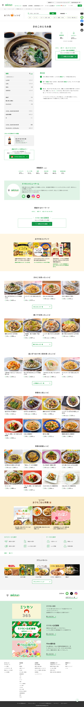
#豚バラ (62, 48)
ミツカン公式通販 (49, 5)
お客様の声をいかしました (55, 664)
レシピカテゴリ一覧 (8, 668)
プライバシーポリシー (33, 703)
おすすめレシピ (7, 664)
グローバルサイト (64, 703)
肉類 (5, 553)
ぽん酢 (20, 670)
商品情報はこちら (19, 140)
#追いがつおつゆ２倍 (70, 48)
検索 (80, 5)
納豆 (20, 695)
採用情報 (36, 672)
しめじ (7, 83)
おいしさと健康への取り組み (40, 670)
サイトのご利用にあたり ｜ (22, 703)
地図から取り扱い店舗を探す (55, 672)
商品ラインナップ (68, 666)
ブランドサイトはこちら (20, 142)
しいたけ (7, 80)
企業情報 (30, 5)
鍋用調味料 (21, 674)
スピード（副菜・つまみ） (59, 17)
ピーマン (35, 17)
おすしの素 (21, 689)
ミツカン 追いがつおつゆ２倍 (12, 111)
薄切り (61, 76)
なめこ (7, 87)
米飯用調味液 (22, 693)
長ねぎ (7, 97)
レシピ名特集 (6, 672)
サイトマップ (57, 703)
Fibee (20, 697)
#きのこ (57, 48)
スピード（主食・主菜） (45, 17)
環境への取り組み (38, 666)
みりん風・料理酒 (22, 672)
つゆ (20, 676)
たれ (20, 677)
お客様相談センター (39, 5)
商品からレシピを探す (8, 670)
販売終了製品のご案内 (54, 666)
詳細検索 (62, 13)
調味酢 (20, 666)
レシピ (66, 668)
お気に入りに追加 (68, 56)
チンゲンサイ (8, 104)
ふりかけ (21, 687)
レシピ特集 (6, 666)
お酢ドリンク (22, 668)
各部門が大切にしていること (40, 668)
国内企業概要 (37, 664)
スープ (20, 679)
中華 (20, 681)
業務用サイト (67, 662)
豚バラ (11, 553)
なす (30, 17)
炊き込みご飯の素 (22, 691)
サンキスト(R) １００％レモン (12, 128)
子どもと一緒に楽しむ (72, 17)
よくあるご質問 (53, 668)
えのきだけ (8, 90)
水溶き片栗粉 (8, 114)
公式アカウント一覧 (70, 597)
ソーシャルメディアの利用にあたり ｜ (46, 703)
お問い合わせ (52, 670)
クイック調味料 (22, 683)
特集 (66, 664)
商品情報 (25, 5)
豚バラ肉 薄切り (9, 100)
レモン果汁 (21, 685)
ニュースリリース (38, 674)
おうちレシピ (18, 5)
